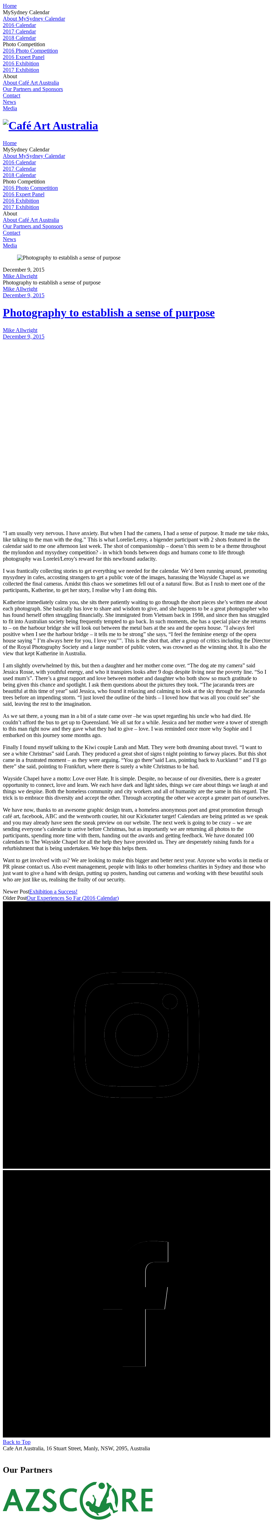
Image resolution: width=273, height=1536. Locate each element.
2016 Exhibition (21, 63)
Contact (11, 95)
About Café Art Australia (31, 83)
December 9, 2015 (23, 295)
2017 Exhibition (21, 70)
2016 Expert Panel (23, 57)
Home (10, 6)
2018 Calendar (19, 38)
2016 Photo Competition (30, 51)
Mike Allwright (20, 276)
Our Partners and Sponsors (33, 89)
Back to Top (17, 1442)
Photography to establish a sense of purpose (109, 312)
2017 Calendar (19, 31)
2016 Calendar (19, 25)
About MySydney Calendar (34, 19)
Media (10, 108)
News (9, 102)
